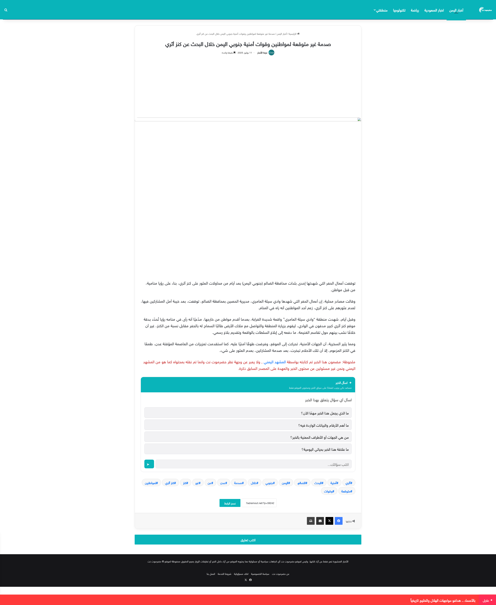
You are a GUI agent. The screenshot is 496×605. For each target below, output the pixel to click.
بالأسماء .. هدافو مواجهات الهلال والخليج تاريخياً (443, 600)
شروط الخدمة (224, 573)
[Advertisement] (248, 84)
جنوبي (269, 482)
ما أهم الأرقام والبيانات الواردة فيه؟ (323, 425)
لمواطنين (150, 482)
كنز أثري (169, 482)
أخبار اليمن (456, 10)
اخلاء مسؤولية (241, 573)
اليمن (285, 482)
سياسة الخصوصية (260, 573)
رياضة (415, 10)
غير (197, 482)
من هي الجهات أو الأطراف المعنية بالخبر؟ (319, 437)
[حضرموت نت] (485, 10)
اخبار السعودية (434, 10)
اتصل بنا (211, 573)
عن (209, 482)
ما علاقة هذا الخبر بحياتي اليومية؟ (325, 449)
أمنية (334, 482)
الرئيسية (293, 33)
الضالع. (301, 482)
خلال (254, 482)
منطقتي (382, 10)
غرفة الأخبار (262, 52)
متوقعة (345, 491)
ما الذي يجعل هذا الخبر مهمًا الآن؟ (325, 412)
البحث (318, 482)
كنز (184, 482)
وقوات (328, 491)
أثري (347, 482)
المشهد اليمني (275, 361)
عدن (222, 482)
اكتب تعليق (248, 539)
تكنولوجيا (399, 10)
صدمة (238, 482)
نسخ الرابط (230, 503)
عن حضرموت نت (280, 573)
